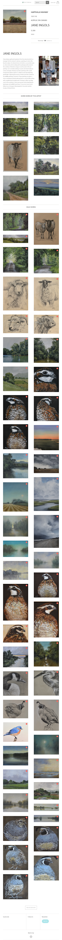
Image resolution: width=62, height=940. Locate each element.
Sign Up (45, 921)
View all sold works (31, 907)
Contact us (49, 40)
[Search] (47, 2)
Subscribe (53, 2)
